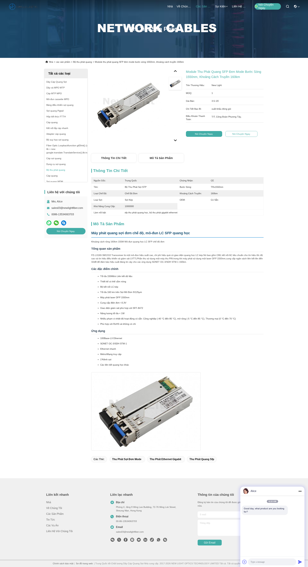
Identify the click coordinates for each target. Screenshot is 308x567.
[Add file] (244, 561)
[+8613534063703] (165, 540)
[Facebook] (125, 540)
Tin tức (50, 519)
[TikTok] (152, 540)
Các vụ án (52, 525)
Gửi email (209, 542)
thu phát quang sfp (201, 459)
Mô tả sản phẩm (161, 158)
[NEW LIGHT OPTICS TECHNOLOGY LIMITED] (23, 6)
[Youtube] (139, 540)
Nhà (170, 6)
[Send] (300, 561)
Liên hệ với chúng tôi (239, 6)
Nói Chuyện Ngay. (266, 6)
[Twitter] (119, 540)
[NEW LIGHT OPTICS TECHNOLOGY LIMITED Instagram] (132, 540)
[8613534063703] (158, 540)
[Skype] (64, 223)
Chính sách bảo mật (63, 563)
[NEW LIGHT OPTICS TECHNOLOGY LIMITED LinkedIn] (145, 540)
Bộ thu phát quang (82, 62)
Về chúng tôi (184, 6)
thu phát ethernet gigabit (165, 459)
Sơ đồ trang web (84, 563)
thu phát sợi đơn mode (126, 459)
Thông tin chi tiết (113, 158)
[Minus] (300, 491)
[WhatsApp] (49, 223)
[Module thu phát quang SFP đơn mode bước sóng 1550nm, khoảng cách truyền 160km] (128, 106)
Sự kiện (220, 6)
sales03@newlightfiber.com (67, 208)
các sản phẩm (203, 6)
